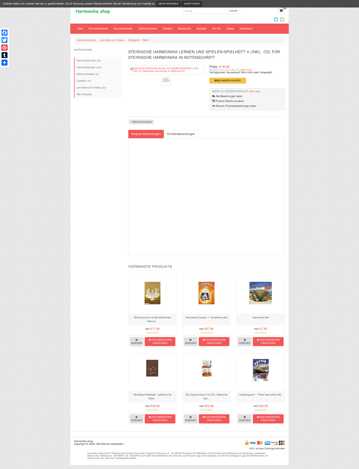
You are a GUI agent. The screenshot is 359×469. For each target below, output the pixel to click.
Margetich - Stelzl (138, 40)
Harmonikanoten (123, 28)
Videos (230, 28)
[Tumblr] (4, 55)
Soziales (201, 28)
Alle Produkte (84, 94)
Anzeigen (136, 343)
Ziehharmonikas (147, 28)
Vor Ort (216, 28)
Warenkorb (184, 28)
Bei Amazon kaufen (229, 80)
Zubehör (167, 28)
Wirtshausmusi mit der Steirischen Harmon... (152, 319)
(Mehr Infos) (246, 70)
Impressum (246, 28)
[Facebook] (4, 32)
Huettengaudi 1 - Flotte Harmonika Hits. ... (260, 396)
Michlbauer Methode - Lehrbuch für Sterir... (152, 396)
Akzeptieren (192, 4)
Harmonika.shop (86, 40)
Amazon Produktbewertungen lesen (235, 106)
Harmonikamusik (98, 28)
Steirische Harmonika (142, 122)
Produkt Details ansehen (229, 101)
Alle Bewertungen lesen (228, 96)
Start (80, 28)
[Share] (4, 62)
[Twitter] (4, 40)
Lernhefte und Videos (112, 40)
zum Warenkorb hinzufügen (161, 341)
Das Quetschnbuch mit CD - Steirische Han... (206, 396)
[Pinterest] (4, 47)
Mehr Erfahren (168, 4)
